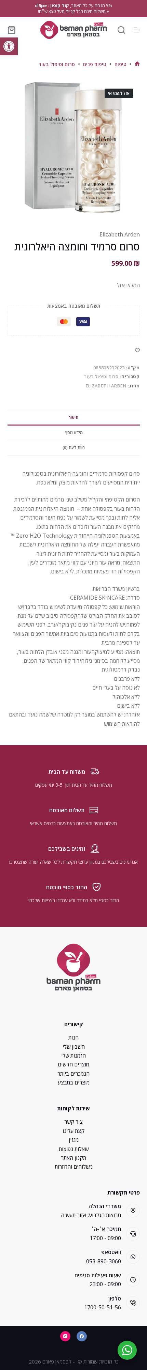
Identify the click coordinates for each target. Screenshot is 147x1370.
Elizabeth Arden (119, 234)
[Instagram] (65, 1336)
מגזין (74, 1139)
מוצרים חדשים (73, 1064)
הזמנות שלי (73, 1055)
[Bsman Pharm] (73, 29)
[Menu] (137, 30)
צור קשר (73, 1121)
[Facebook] (82, 1336)
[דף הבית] (137, 64)
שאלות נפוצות (74, 1149)
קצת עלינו (73, 1131)
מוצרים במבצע (74, 1082)
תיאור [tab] (73, 417)
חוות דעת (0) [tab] (74, 447)
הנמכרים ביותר (73, 1073)
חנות (73, 1037)
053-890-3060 (103, 1261)
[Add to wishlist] (137, 350)
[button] (9, 46)
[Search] (121, 30)
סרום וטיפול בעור (101, 376)
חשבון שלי (74, 1046)
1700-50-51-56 (102, 1307)
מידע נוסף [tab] (74, 432)
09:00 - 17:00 (105, 1238)
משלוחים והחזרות (74, 1166)
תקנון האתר (73, 1157)
